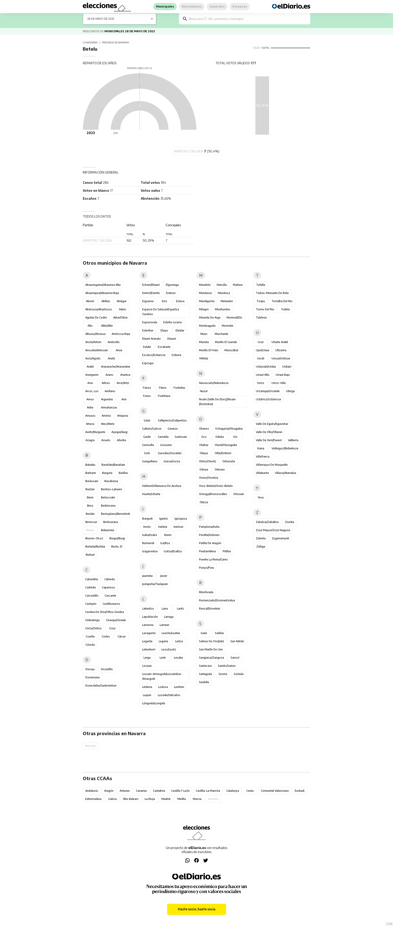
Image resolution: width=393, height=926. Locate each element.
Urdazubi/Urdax (266, 366)
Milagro (204, 309)
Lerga (147, 657)
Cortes (106, 636)
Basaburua (111, 481)
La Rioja (150, 799)
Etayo (164, 330)
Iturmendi (148, 543)
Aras (90, 383)
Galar (147, 420)
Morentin (227, 325)
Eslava (180, 301)
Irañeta (162, 526)
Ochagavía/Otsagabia (229, 428)
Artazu (90, 424)
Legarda (147, 641)
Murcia (197, 799)
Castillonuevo (111, 603)
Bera (90, 505)
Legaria (163, 641)
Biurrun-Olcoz (94, 538)
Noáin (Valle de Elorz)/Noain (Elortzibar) (217, 402)
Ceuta (250, 790)
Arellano (110, 391)
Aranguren (91, 374)
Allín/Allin (107, 325)
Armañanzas (109, 407)
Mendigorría (206, 301)
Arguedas (107, 399)
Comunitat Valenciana (275, 790)
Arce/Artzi (123, 383)
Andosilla (113, 342)
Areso (90, 399)
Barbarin (90, 473)
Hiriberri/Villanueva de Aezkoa (161, 486)
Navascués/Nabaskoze (214, 383)
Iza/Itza (165, 543)
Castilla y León (180, 790)
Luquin (147, 695)
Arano (109, 374)
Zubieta (261, 538)
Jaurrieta (147, 576)
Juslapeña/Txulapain (155, 584)
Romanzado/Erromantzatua (217, 600)
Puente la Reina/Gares (213, 559)
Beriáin (90, 513)
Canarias (141, 790)
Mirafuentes (222, 309)
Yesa (261, 497)
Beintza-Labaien (111, 489)
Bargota (107, 473)
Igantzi (163, 518)
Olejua (204, 453)
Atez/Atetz (108, 424)
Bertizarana (110, 522)
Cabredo (109, 579)
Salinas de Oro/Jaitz (211, 641)
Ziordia (289, 522)
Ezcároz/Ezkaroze (154, 355)
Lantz (180, 608)
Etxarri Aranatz (151, 338)
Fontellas (179, 387)
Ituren (167, 535)
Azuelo (105, 440)
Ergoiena (148, 301)
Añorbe (121, 440)
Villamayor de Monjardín (272, 464)
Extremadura (93, 799)
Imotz (147, 526)
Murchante (221, 334)
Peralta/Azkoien (209, 535)
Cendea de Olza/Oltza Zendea (104, 612)
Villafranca (263, 456)
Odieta (219, 436)
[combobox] (248, 19)
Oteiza (204, 502)
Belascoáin (108, 497)
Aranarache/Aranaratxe (115, 366)
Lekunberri (148, 649)
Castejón (90, 603)
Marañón (205, 284)
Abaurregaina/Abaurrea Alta (103, 284)
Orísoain (238, 494)
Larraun (164, 625)
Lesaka (178, 657)
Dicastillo (107, 669)
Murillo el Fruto (208, 350)
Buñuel (90, 554)
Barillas (123, 473)
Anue (119, 350)
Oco (204, 436)
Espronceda (149, 322)
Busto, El (116, 546)
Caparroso (108, 587)
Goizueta (166, 445)
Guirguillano (149, 461)
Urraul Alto (263, 374)
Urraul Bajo (283, 374)
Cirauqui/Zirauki (116, 620)
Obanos (204, 428)
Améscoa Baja (121, 334)
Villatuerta (262, 473)
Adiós (122, 309)
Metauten (227, 301)
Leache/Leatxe (171, 633)
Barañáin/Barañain (113, 464)
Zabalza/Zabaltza (267, 522)
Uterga (290, 391)
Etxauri (171, 338)
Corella (90, 636)
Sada (204, 633)
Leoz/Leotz (168, 649)
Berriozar (91, 522)
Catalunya (232, 790)
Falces (147, 387)
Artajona (122, 415)
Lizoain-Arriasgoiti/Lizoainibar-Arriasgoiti (162, 676)
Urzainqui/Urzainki (268, 391)
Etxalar (180, 330)
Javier (163, 576)
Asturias (125, 790)
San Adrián (237, 641)
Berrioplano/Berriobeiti (115, 513)
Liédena (147, 687)
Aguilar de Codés (96, 317)
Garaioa (173, 428)
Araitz (111, 358)
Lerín (163, 657)
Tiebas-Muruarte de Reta (272, 293)
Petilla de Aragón (210, 543)
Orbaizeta (228, 461)
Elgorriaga (172, 284)
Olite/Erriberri (223, 453)
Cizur (112, 628)
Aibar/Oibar (120, 317)
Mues (203, 334)
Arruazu (90, 415)
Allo (90, 325)
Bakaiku (90, 464)
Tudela (285, 309)
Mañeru (238, 284)
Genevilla (148, 445)
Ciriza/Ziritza (93, 628)
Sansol (235, 657)
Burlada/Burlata (95, 546)
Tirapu (261, 301)
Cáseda (90, 644)
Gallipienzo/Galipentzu (172, 420)
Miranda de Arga (209, 317)
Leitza (179, 641)
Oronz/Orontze (208, 477)
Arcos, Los (91, 391)
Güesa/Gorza (172, 461)
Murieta (204, 342)
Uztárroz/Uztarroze (268, 399)
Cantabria (159, 790)
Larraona (148, 625)
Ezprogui (148, 363)
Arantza (125, 374)
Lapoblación (150, 616)
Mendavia (205, 293)
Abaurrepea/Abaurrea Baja (102, 293)
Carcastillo (91, 595)
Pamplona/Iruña (209, 526)
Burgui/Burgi (117, 538)
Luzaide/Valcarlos (169, 695)
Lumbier (179, 687)
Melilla (181, 799)
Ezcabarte (164, 346)
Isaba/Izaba (149, 535)
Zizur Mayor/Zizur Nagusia (273, 530)
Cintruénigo (92, 620)
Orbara (203, 469)
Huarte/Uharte (151, 494)
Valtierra (293, 440)
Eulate (147, 346)
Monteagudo (207, 325)
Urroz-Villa (279, 383)
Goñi (147, 453)
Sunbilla (204, 682)
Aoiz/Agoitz (93, 358)
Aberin (90, 301)
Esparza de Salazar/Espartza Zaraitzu (160, 312)
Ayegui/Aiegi (119, 432)
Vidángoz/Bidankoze (285, 448)
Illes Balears (131, 799)
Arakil (90, 366)
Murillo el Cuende (226, 342)
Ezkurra (176, 355)
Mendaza (224, 293)
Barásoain (91, 481)
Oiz (235, 436)
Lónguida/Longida (153, 703)
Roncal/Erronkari (209, 608)
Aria (123, 399)
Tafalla (260, 284)
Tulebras (261, 317)
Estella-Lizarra (172, 322)
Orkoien (220, 469)
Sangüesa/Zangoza (211, 657)
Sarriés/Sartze (227, 665)
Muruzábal (231, 350)
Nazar (204, 391)
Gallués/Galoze (151, 428)
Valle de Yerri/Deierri (269, 440)
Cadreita (90, 587)
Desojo (90, 669)
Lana (165, 608)
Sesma (223, 674)
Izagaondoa (150, 551)
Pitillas (227, 551)
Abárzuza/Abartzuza (98, 309)
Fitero (162, 387)
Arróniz (106, 415)
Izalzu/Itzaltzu (173, 551)
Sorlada (239, 674)
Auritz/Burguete (95, 432)
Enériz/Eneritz (151, 293)
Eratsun (171, 293)
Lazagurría (149, 633)
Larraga (169, 616)
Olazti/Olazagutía (226, 445)
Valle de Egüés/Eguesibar (272, 424)
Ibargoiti (147, 518)
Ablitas (105, 301)
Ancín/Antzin (93, 342)
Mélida (203, 358)
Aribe (90, 407)
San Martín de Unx (211, 649)
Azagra (90, 440)
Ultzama (280, 350)
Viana (260, 448)
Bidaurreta (107, 530)
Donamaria (92, 677)
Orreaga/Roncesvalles (213, 494)
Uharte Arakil (280, 342)
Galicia (112, 799)
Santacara (205, 665)
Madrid (165, 799)
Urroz (260, 383)
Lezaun (147, 665)
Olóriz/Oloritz (207, 461)
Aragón (108, 790)
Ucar (261, 342)
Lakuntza (148, 608)
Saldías (219, 633)
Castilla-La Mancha (208, 790)
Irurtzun (178, 526)
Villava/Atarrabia (285, 473)
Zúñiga (260, 546)
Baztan (90, 489)
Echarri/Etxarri (151, 284)
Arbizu (106, 383)
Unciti (260, 358)
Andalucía (91, 790)
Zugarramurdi (280, 538)
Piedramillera (207, 551)
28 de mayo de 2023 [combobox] (100, 18)
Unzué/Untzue (281, 358)
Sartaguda (205, 674)
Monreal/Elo (234, 317)
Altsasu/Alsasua (95, 334)
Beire (90, 497)
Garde (147, 436)
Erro (164, 301)
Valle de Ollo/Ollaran (269, 432)
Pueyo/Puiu (206, 567)
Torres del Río (265, 309)
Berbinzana (108, 505)
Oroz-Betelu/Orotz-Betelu (216, 486)
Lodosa (163, 687)
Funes (147, 396)
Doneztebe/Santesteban (100, 685)
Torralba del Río (282, 301)
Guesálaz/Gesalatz (170, 453)
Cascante (110, 595)
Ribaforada (206, 592)
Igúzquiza (180, 518)
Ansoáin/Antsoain (96, 350)
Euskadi (300, 790)
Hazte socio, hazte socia (196, 909)
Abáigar (121, 301)
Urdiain (286, 366)
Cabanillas (91, 579)
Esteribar (147, 330)
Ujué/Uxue (262, 350)
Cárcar (122, 636)
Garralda (163, 436)
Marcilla (222, 284)
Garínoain (181, 436)
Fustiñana (164, 396)
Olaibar (203, 445)
